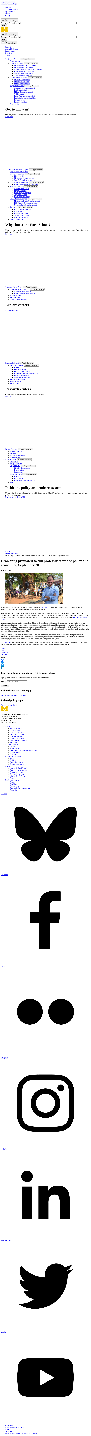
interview (8, 642)
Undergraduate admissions (19, 182)
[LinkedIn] (45, 667)
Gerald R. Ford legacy (17, 738)
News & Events (10, 459)
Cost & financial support (18, 199)
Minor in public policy (22, 82)
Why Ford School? (16, 186)
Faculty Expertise (11, 449)
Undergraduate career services (24, 293)
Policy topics (14, 383)
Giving (7, 15)
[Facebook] (45, 660)
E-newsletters (19, 470)
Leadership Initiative (21, 90)
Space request (10, 12)
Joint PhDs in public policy (23, 73)
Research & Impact (12, 363)
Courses (12, 782)
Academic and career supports (24, 88)
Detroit (16, 367)
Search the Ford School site (10, 23)
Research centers (16, 381)
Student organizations (21, 215)
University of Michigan (9, 4)
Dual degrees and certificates (24, 71)
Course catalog (15, 61)
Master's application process (24, 178)
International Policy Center (13, 695)
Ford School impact (17, 365)
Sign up (3, 681)
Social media (18, 472)
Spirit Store (14, 742)
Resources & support (17, 764)
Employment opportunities (19, 740)
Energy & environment (22, 371)
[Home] (17, 31)
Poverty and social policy (10, 705)
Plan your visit (19, 176)
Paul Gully (4, 654)
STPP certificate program (23, 75)
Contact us (13, 778)
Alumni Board (15, 752)
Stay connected (15, 466)
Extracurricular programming (20, 788)
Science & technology (22, 377)
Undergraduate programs (18, 77)
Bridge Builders (19, 100)
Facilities (13, 760)
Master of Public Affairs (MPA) (25, 67)
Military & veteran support (23, 92)
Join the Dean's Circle (17, 776)
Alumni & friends (11, 10)
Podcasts (13, 453)
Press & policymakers (17, 379)
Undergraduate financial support (25, 205)
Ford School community (22, 209)
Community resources (13, 756)
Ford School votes (16, 762)
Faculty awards (15, 457)
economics (4, 648)
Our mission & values (21, 189)
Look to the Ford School (18, 768)
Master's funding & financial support (27, 201)
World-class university (22, 197)
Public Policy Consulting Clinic (25, 98)
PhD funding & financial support (25, 203)
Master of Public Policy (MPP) (25, 65)
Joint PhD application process (24, 180)
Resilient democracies (21, 375)
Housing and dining (21, 213)
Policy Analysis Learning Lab (24, 96)
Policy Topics (14, 104)
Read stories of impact (17, 774)
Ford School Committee (18, 734)
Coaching (13, 784)
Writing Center (19, 94)
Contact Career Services (18, 299)
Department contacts (17, 732)
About (7, 726)
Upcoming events (16, 474)
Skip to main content (8, 2)
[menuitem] (47, 8)
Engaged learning (20, 102)
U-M (7, 1429)
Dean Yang (44, 607)
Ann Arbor (18, 211)
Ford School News (12, 553)
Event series (18, 478)
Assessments (14, 786)
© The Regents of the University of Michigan (21, 1433)
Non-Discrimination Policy (14, 1427)
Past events (18, 476)
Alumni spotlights (16, 295)
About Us (13, 790)
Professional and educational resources (23, 750)
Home (7, 551)
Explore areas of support (18, 770)
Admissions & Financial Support (16, 170)
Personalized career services (19, 289)
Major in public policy (22, 80)
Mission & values (16, 728)
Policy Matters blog (16, 464)
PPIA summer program (22, 84)
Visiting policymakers (17, 455)
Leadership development (22, 193)
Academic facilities (21, 217)
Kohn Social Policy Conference (25, 480)
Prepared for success (17, 86)
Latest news (14, 462)
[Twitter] (45, 664)
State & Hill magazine (22, 468)
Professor (4, 650)
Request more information (19, 172)
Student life (14, 207)
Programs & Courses (12, 59)
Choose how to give (17, 772)
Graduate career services (22, 291)
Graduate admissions (17, 174)
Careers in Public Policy (18, 219)
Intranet (8, 8)
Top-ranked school (20, 195)
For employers (15, 297)
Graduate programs (16, 63)
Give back (13, 754)
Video (12, 482)
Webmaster (9, 1431)
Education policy (20, 369)
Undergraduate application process (26, 184)
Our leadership (15, 730)
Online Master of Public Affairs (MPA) (28, 69)
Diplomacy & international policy (26, 373)
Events (12, 746)
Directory (8, 14)
